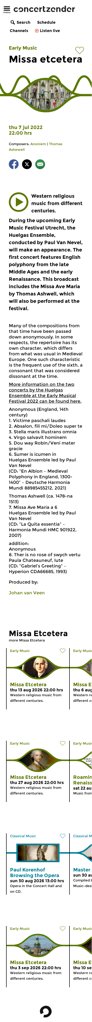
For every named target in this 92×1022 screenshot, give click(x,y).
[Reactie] (40, 165)
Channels (19, 30)
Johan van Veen (27, 593)
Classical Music (23, 836)
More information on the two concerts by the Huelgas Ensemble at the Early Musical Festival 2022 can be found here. (45, 393)
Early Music (23, 48)
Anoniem (38, 144)
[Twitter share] (27, 165)
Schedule (46, 22)
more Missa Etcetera (27, 640)
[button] (18, 202)
